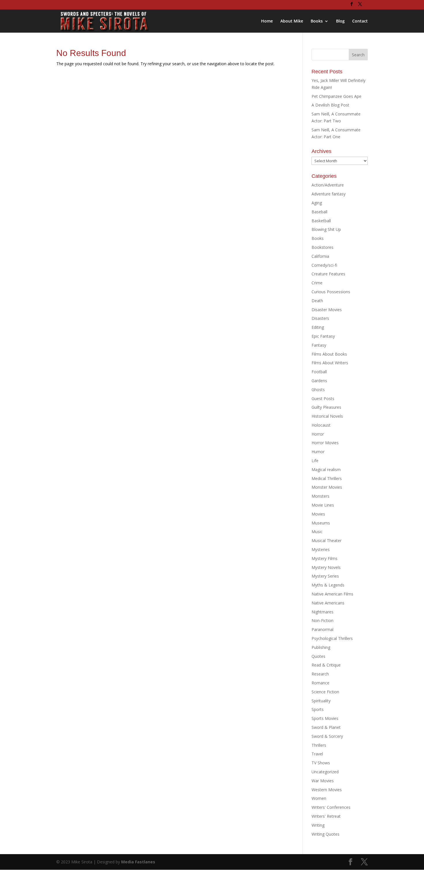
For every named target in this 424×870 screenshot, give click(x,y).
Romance (320, 683)
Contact (360, 21)
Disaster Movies (327, 309)
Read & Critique (326, 665)
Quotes (318, 656)
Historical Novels (327, 416)
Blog (340, 21)
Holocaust (321, 425)
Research (320, 674)
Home (267, 21)
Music (317, 531)
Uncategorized (325, 771)
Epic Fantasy (323, 336)
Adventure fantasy (329, 194)
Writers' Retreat (326, 816)
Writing (318, 825)
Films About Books (329, 354)
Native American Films (332, 594)
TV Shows (321, 763)
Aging (317, 203)
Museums (321, 523)
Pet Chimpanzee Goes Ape (336, 96)
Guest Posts (323, 398)
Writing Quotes (325, 834)
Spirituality (321, 700)
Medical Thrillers (327, 478)
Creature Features (328, 274)
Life (315, 460)
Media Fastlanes (138, 862)
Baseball (319, 211)
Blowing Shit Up (326, 229)
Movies (318, 514)
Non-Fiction (322, 620)
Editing (318, 327)
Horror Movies (325, 442)
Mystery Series (325, 576)
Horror (318, 434)
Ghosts (318, 389)
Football (319, 371)
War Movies (323, 780)
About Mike (291, 21)
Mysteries (321, 549)
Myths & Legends (328, 585)
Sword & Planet (326, 727)
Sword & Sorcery (327, 736)
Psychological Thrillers (332, 638)
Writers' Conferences (331, 807)
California (320, 256)
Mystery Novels (326, 567)
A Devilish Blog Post (330, 105)
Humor (318, 451)
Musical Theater (327, 540)
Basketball (321, 220)
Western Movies (327, 789)
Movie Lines (323, 505)
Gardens (319, 380)
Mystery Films (324, 558)
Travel (317, 754)
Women (319, 798)
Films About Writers (330, 362)
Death (317, 300)
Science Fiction (325, 691)
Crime (317, 282)
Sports (318, 709)
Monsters (320, 496)
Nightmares (322, 612)
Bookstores (322, 247)
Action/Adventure (328, 185)
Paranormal (322, 629)
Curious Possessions (331, 291)
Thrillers (319, 745)
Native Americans (328, 603)
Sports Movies (325, 718)
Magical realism (326, 469)
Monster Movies (327, 487)
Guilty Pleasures (326, 407)
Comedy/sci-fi (324, 265)
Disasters (320, 318)
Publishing (321, 647)
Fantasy (319, 345)
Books (317, 21)
